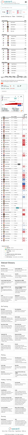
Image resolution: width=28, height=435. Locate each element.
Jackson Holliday (8, 157)
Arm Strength (17, 382)
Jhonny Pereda (13, 24)
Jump (16, 390)
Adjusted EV (17, 295)
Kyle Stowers (13, 22)
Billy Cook (12, 31)
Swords (16, 344)
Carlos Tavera (13, 54)
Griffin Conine (7, 183)
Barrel (9, 249)
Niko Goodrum (13, 45)
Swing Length (3, 316)
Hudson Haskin (7, 159)
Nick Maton (7, 118)
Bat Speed (3, 309)
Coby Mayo (7, 146)
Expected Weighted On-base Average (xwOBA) (20, 287)
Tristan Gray (7, 138)
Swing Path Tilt (4, 334)
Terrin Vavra (7, 122)
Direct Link (3, 88)
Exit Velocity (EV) (4, 268)
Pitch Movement (18, 357)
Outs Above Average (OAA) (6, 397)
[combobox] (14, 7)
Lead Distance (4, 390)
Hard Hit (8, 247)
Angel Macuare (14, 64)
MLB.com (24, 431)
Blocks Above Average (19, 407)
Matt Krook (13, 72)
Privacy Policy (12, 431)
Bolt (16, 419)
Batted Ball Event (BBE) (19, 280)
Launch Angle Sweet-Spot (6, 280)
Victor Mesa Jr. (13, 42)
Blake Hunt (7, 120)
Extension (3, 371)
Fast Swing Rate (18, 309)
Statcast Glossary (8, 262)
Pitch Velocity (3, 357)
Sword (8, 252)
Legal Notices (18, 431)
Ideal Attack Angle (4, 324)
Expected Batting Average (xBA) (6, 287)
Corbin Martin (13, 50)
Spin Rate (17, 365)
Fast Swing (9, 251)
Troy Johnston (7, 153)
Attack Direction (18, 324)
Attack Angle (17, 316)
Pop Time (3, 382)
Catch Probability (4, 407)
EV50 (2, 295)
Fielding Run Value (18, 397)
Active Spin (3, 365)
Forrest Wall (7, 131)
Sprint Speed (3, 419)
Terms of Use (5, 431)
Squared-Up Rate (18, 334)
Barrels (2, 274)
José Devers (13, 26)
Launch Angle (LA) (18, 268)
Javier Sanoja (7, 129)
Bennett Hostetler (8, 133)
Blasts (2, 344)
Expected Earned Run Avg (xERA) (20, 372)
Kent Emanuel (13, 68)
